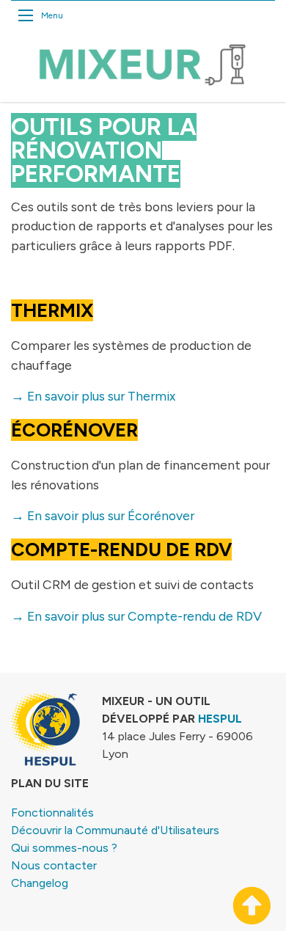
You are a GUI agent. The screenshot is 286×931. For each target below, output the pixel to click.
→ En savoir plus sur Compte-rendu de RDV (136, 616)
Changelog (39, 883)
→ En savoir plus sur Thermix (93, 396)
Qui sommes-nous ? (64, 848)
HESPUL (220, 719)
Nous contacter (54, 865)
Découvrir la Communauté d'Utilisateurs (115, 830)
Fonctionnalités (52, 812)
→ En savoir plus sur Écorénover (102, 515)
